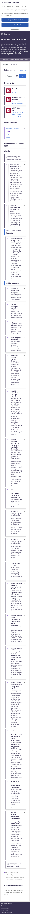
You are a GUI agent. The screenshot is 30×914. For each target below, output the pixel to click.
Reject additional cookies (15, 25)
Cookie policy (4, 905)
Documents (13, 64)
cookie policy (8, 15)
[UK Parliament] (5, 33)
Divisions (8, 137)
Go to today (23, 70)
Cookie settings (15, 29)
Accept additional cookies (15, 20)
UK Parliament (4, 59)
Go (22, 76)
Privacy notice (4, 910)
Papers (7, 134)
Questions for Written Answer (13, 128)
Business (12, 59)
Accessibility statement (6, 912)
